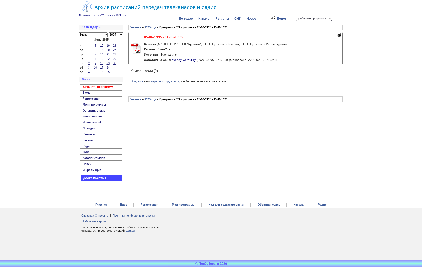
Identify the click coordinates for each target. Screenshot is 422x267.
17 (101, 67)
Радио (87, 146)
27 (114, 50)
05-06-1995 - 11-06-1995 (163, 37)
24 (108, 67)
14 (101, 54)
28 (114, 54)
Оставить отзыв (94, 110)
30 (114, 63)
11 (95, 72)
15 (101, 58)
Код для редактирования (226, 204)
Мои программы (94, 104)
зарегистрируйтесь (165, 81)
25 (108, 72)
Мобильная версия (93, 221)
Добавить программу (312, 18)
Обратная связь (269, 204)
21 (108, 54)
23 (108, 63)
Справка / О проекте (94, 215)
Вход (123, 204)
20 (108, 50)
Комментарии (92, 116)
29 (114, 58)
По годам (186, 18)
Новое (251, 18)
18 (101, 72)
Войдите (137, 81)
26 (114, 45)
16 (101, 63)
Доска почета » (94, 178)
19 (108, 45)
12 (101, 45)
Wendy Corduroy (184, 60)
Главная (135, 27)
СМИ (237, 18)
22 (108, 58)
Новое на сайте (93, 122)
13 (101, 50)
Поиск (281, 18)
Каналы (204, 18)
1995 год (150, 27)
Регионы (222, 18)
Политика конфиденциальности (134, 215)
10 (95, 67)
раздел (130, 230)
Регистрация (149, 204)
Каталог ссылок (94, 158)
